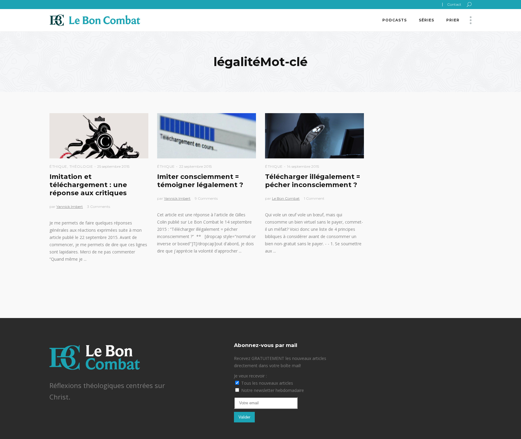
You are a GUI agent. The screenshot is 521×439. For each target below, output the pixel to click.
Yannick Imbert (69, 206)
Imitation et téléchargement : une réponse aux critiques (88, 185)
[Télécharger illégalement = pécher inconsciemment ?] (314, 135)
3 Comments (98, 206)
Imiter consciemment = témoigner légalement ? (200, 181)
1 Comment (314, 198)
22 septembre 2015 (195, 166)
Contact (454, 4)
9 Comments (206, 198)
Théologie (81, 166)
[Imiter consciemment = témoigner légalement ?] (206, 135)
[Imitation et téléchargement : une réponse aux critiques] (98, 135)
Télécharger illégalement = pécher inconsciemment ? (312, 181)
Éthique (58, 166)
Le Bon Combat (286, 198)
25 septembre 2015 (113, 166)
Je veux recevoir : (250, 376)
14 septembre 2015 (303, 166)
